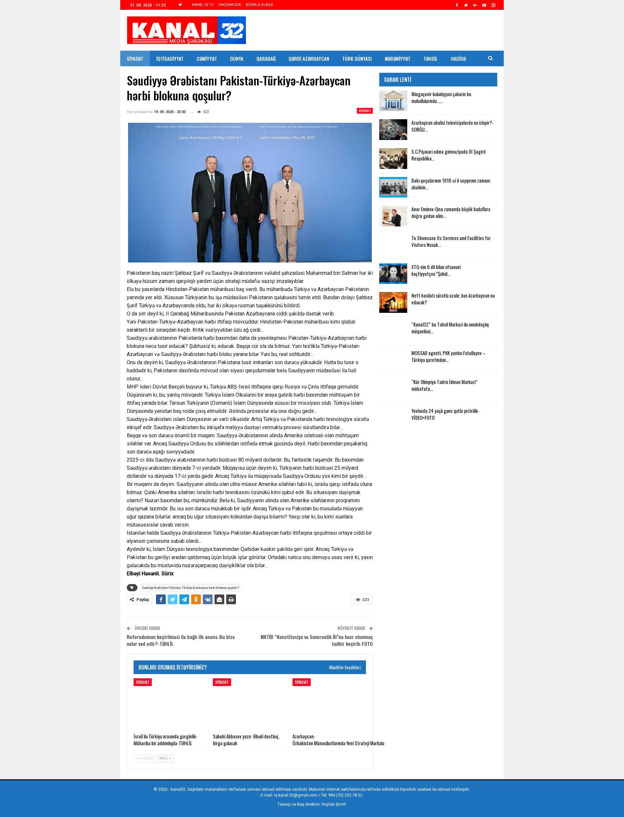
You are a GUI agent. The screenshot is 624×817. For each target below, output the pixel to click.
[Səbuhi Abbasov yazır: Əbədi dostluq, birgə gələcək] (249, 704)
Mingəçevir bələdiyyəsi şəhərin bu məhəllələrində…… (441, 97)
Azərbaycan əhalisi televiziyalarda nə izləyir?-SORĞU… (452, 126)
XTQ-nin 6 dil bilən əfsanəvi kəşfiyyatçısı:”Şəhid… (436, 270)
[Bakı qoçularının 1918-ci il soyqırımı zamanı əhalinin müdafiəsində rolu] (393, 187)
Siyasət (135, 58)
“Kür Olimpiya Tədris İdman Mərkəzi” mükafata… (444, 385)
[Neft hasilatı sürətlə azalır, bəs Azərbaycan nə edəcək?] (393, 302)
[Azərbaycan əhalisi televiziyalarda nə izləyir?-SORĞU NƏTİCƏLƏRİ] (393, 129)
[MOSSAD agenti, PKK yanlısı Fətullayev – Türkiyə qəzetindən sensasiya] (393, 360)
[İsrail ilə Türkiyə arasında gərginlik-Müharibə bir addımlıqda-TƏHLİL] (170, 704)
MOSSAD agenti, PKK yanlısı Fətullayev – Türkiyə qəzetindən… (448, 356)
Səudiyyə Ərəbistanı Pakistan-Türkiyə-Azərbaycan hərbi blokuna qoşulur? (191, 587)
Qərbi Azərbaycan (309, 58)
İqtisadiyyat (170, 58)
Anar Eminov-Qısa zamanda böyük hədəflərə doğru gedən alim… (450, 212)
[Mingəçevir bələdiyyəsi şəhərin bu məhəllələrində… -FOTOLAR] (393, 101)
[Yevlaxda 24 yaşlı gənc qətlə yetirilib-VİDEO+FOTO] (393, 417)
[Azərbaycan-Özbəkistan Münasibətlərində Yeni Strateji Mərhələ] (329, 704)
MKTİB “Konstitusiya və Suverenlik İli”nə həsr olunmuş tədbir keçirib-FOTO (317, 640)
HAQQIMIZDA (229, 5)
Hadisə (458, 58)
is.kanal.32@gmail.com (296, 795)
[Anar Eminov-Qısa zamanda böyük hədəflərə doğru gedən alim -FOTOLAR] (393, 216)
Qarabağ (266, 58)
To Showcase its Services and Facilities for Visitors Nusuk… (451, 241)
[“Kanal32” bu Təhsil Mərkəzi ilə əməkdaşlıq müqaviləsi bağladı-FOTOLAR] (393, 331)
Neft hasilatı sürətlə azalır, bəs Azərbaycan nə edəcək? (453, 299)
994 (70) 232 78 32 (345, 795)
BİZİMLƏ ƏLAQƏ (259, 5)
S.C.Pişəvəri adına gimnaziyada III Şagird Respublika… (448, 155)
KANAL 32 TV (203, 5)
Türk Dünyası (357, 58)
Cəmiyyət (207, 58)
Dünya (236, 58)
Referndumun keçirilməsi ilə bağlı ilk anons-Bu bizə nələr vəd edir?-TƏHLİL (181, 640)
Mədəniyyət (397, 58)
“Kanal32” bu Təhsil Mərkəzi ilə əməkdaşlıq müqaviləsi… (450, 328)
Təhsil (430, 58)
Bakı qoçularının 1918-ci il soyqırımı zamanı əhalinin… (450, 184)
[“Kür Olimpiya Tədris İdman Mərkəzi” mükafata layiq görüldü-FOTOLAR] (393, 388)
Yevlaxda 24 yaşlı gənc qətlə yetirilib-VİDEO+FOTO (445, 414)
